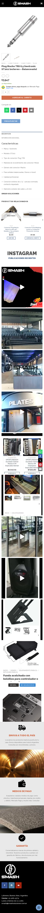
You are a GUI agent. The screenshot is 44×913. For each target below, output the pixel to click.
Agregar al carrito (22, 98)
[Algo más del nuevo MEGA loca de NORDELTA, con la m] (22, 370)
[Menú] (3, 3)
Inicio (4, 63)
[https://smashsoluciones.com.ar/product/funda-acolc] (22, 661)
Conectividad (13, 63)
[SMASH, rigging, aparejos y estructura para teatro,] (22, 328)
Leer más (11, 238)
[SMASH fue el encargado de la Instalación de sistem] (22, 536)
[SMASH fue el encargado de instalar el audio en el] (22, 412)
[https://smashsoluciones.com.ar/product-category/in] (22, 453)
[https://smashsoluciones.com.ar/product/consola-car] (22, 495)
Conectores (26, 63)
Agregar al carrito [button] (32, 238)
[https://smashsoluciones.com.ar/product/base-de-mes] (22, 620)
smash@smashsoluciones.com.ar (14, 903)
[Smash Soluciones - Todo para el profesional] (22, 3)
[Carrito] (41, 3)
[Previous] (5, 31)
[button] (39, 907)
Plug (35, 63)
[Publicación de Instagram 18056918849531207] (22, 287)
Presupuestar (10, 121)
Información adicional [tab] (10, 138)
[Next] (39, 31)
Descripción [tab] (6, 134)
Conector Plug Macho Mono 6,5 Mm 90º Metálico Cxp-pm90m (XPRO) (11, 230)
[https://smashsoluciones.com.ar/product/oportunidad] (22, 578)
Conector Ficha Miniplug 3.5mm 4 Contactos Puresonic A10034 (33, 229)
